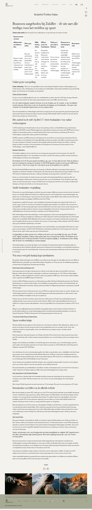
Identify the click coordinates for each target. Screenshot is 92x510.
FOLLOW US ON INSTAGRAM (46, 484)
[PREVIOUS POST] (9, 246)
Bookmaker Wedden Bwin (19, 150)
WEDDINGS (45, 4)
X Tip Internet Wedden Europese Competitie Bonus (25, 316)
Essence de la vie (14, 505)
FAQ (70, 4)
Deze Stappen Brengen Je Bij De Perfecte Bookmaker (25, 373)
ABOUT (64, 4)
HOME (36, 4)
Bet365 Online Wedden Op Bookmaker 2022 (23, 268)
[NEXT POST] (82, 246)
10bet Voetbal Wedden (18, 417)
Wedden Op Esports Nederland (20, 94)
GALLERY (55, 4)
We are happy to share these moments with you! (73, 484)
